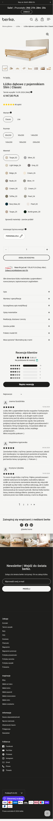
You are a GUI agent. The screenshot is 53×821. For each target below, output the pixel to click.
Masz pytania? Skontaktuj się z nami (17, 340)
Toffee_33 (13, 196)
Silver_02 (31, 158)
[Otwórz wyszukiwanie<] (31, 19)
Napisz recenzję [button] (26, 384)
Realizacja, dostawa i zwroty (14, 319)
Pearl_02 (34, 204)
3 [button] (27, 505)
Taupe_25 (13, 212)
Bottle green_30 (34, 212)
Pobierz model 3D (10, 333)
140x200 (34, 135)
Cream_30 (13, 189)
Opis (5, 292)
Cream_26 (31, 173)
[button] (9, 104)
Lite (18, 119)
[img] (8, 407)
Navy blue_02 (14, 204)
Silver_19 (30, 181)
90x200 (21, 135)
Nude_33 (12, 181)
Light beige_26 (15, 165)
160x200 (8, 142)
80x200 (8, 135)
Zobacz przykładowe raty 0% (16, 270)
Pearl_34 (31, 196)
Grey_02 (35, 165)
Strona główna (7, 26)
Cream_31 (32, 189)
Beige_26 (13, 173)
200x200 (36, 142)
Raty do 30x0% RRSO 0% (26, 2)
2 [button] (23, 505)
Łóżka (18, 26)
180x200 (22, 142)
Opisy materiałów (10, 312)
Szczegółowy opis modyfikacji (15, 306)
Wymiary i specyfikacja (12, 299)
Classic (8, 119)
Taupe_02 (13, 158)
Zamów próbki (9, 326)
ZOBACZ (26, 12)
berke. (8, 78)
